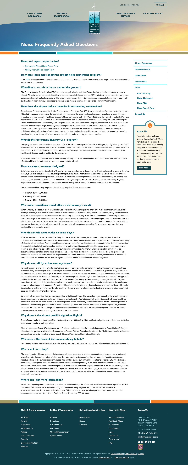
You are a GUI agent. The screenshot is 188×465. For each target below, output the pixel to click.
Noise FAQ (142, 103)
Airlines (24, 431)
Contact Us (140, 114)
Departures (25, 424)
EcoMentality (141, 81)
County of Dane (117, 453)
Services (83, 424)
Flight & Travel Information (34, 15)
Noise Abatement (145, 98)
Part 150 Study (143, 93)
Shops (82, 421)
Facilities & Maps (142, 69)
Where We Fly (27, 428)
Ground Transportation (59, 431)
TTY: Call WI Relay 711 (147, 433)
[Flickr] (139, 442)
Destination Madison (29, 442)
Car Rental (54, 428)
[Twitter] (146, 442)
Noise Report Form (145, 108)
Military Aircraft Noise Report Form (39, 69)
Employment (114, 439)
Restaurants (84, 417)
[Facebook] (142, 442)
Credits (141, 453)
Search (161, 5)
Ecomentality (114, 428)
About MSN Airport (152, 13)
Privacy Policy (104, 457)
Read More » (144, 167)
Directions (54, 421)
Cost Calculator (27, 435)
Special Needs (56, 435)
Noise (137, 87)
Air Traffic (25, 417)
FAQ (110, 442)
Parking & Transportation (62, 15)
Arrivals (24, 421)
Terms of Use (131, 453)
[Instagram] (149, 442)
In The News (140, 75)
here (28, 79)
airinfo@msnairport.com (148, 436)
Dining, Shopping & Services (125, 15)
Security (24, 439)
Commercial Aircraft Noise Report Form (41, 66)
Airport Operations (143, 63)
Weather (24, 446)
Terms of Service (122, 457)
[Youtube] (153, 442)
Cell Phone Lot (56, 424)
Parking (53, 417)
